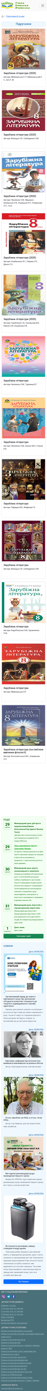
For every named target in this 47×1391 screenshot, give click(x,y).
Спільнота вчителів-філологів (13, 1340)
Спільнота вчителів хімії (10, 1343)
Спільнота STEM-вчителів (11, 1375)
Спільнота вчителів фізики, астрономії (16, 1331)
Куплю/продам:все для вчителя (14, 1323)
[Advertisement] (23, 790)
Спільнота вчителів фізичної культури (16, 1372)
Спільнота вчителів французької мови (16, 1378)
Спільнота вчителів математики (14, 1366)
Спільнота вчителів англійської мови (16, 1363)
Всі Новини (24, 1281)
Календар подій (23, 936)
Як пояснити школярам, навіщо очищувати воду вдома (19, 1247)
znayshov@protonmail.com (12, 1388)
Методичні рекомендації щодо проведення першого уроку (19, 1174)
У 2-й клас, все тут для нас (12, 1309)
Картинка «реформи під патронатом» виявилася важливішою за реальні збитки (23, 1062)
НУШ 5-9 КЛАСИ (7, 1317)
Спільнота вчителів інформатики (14, 1360)
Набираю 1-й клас (8, 1306)
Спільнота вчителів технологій (13, 1357)
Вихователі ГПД (7, 1320)
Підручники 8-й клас (15, 16)
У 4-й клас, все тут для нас (12, 1314)
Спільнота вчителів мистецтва (13, 1369)
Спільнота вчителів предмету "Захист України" (20, 1381)
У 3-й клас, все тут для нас (12, 1311)
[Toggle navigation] (42, 5)
